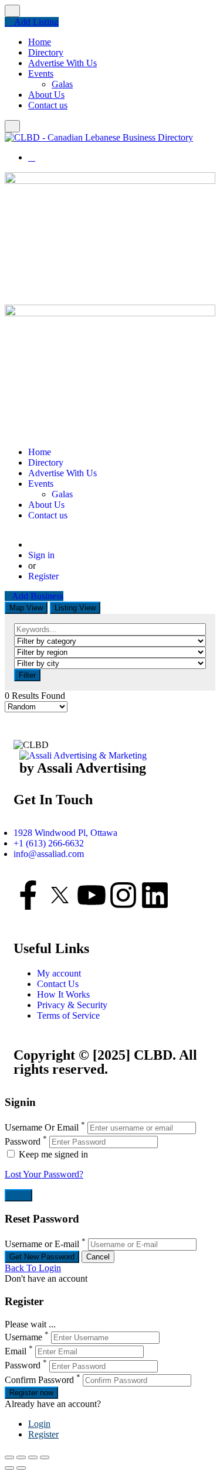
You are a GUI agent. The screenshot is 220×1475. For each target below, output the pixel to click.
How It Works (63, 994)
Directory (45, 52)
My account (59, 973)
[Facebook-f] (28, 895)
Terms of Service (68, 1015)
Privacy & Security (72, 1005)
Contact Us (58, 984)
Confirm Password (39, 1380)
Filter (27, 675)
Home (39, 42)
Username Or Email (42, 1127)
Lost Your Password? (44, 1174)
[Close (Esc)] (9, 1457)
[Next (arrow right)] (21, 1468)
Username (23, 1337)
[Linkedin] (155, 895)
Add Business (37, 596)
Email (15, 1351)
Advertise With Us (62, 63)
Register (43, 576)
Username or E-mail (42, 1244)
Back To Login (33, 1268)
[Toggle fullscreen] (33, 1457)
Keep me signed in (52, 1154)
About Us (46, 95)
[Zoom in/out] (44, 1457)
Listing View (75, 607)
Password (22, 1141)
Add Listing (35, 22)
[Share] (21, 1457)
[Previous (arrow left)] (9, 1468)
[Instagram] (123, 895)
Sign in (41, 555)
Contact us (47, 105)
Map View (26, 607)
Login (39, 1424)
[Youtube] (91, 895)
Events (40, 73)
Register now (31, 1392)
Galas (62, 84)
